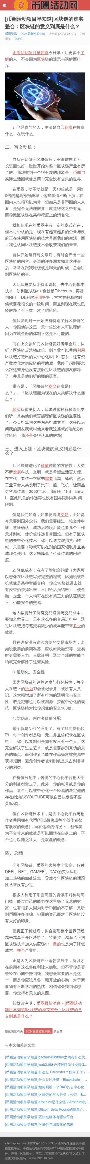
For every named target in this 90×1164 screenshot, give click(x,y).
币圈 (77, 172)
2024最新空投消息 (33, 33)
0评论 (18, 38)
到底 (68, 127)
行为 (29, 688)
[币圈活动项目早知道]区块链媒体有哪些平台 (39, 1116)
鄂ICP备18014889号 (42, 1143)
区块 (41, 59)
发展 (17, 472)
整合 (21, 950)
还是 (29, 435)
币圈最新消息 (45, 5)
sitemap (10, 1143)
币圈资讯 (11, 33)
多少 (77, 625)
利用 (81, 350)
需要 (49, 478)
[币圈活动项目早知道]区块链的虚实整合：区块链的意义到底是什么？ (44, 22)
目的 (57, 944)
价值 (45, 465)
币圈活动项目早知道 (30, 52)
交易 (64, 514)
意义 (52, 386)
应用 (38, 297)
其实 (16, 409)
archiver (21, 1143)
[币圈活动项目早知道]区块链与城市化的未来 (39, 1124)
